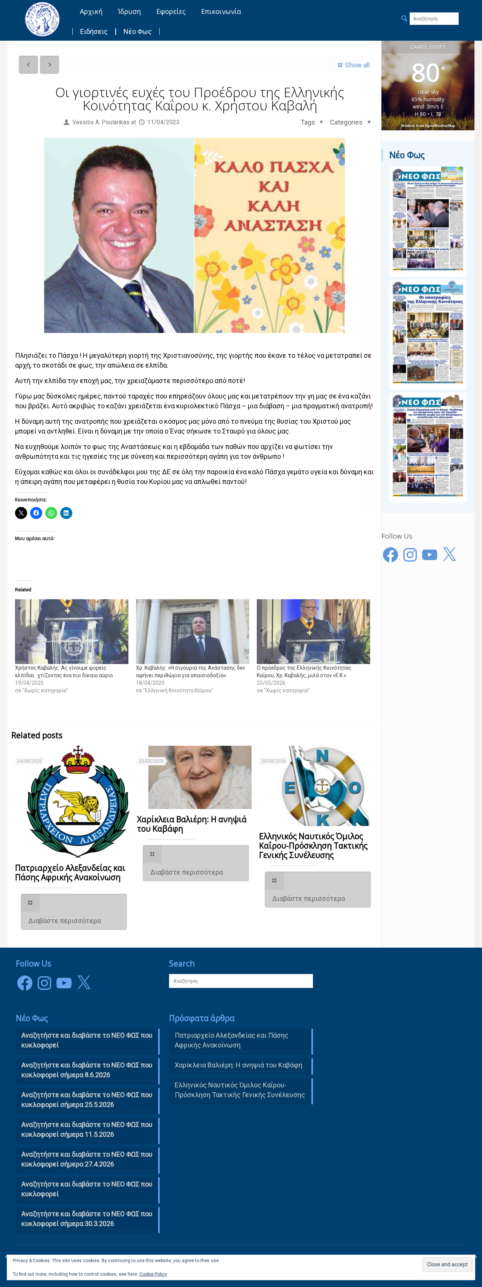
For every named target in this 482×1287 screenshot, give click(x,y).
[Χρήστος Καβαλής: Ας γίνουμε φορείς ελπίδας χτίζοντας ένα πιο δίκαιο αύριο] (71, 631)
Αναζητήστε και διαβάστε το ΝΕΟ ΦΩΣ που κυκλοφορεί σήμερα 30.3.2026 (87, 1218)
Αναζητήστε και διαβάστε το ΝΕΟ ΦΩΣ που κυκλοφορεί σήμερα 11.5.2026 (87, 1129)
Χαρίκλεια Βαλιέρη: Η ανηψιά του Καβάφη (192, 824)
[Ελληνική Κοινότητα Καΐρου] (42, 19)
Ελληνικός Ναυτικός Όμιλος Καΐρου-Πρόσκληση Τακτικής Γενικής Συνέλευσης (313, 845)
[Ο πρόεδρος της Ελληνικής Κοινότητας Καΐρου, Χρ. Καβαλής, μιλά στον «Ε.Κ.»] (313, 631)
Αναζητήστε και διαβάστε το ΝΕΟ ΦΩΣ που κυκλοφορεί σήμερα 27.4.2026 (87, 1159)
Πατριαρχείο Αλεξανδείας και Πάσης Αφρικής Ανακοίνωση (70, 872)
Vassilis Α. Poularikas (101, 122)
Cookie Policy (153, 1274)
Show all (357, 65)
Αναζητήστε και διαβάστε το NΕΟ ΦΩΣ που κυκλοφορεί (87, 1040)
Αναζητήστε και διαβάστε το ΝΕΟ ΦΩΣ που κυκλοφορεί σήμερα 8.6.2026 (87, 1070)
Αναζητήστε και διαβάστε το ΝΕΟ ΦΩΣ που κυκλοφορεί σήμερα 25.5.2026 (87, 1099)
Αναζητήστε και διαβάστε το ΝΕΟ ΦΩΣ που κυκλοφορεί (87, 1189)
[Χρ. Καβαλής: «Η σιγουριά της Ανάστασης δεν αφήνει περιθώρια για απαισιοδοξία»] (192, 631)
